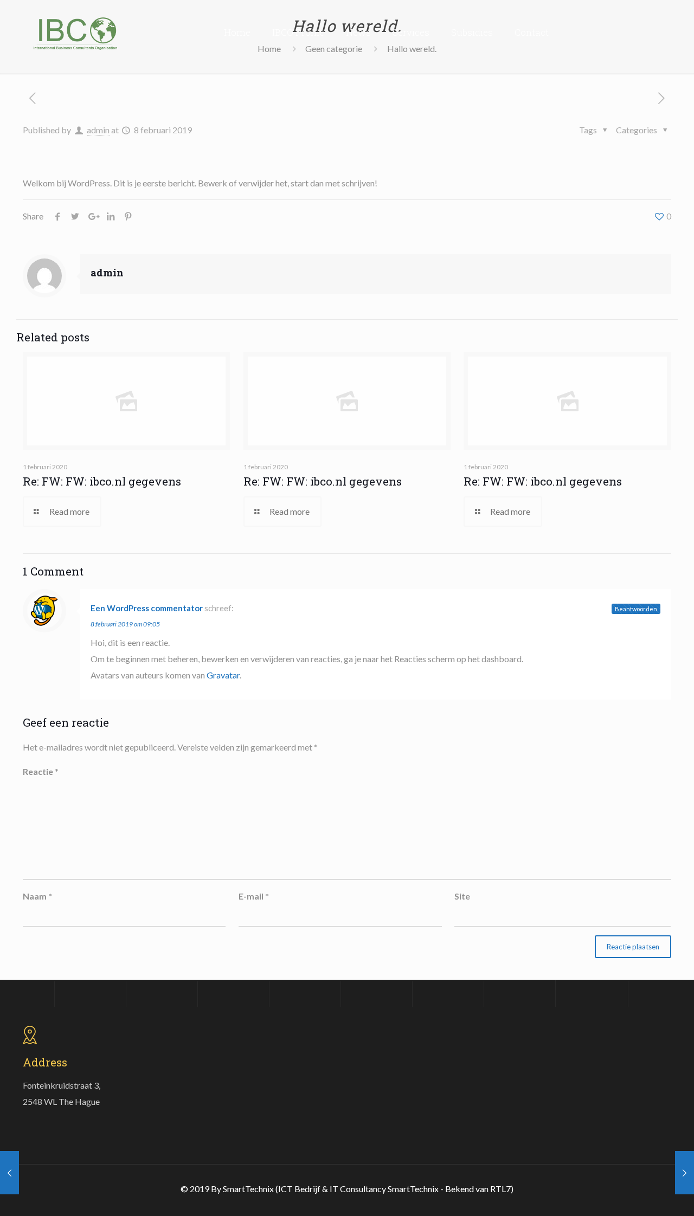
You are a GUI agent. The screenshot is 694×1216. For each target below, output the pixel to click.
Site (462, 896)
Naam (37, 896)
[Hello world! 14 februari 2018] (9, 1172)
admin (98, 130)
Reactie (41, 771)
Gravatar (223, 675)
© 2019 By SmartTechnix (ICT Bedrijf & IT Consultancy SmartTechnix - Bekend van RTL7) (347, 1188)
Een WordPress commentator (147, 608)
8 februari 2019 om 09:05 (125, 624)
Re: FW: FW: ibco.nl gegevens (102, 481)
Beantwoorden (636, 608)
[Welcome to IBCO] (75, 32)
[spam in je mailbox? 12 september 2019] (684, 1172)
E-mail (254, 896)
